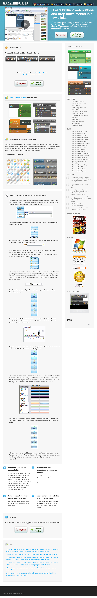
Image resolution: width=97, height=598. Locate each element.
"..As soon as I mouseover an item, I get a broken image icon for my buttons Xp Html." (32, 554)
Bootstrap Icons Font (78, 134)
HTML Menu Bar (77, 125)
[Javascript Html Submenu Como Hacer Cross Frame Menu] (18, 172)
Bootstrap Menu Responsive (80, 155)
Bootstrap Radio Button (79, 169)
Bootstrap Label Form (78, 167)
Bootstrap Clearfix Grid (79, 142)
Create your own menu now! (32, 75)
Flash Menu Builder (41, 73)
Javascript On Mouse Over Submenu (80, 116)
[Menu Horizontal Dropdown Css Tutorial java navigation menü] (20, 110)
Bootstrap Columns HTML (80, 145)
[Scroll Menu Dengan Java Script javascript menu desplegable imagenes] (45, 110)
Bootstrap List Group (78, 151)
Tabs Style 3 (76, 119)
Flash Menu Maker (77, 114)
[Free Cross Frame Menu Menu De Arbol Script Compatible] (79, 72)
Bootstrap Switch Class (79, 147)
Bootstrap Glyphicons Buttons (81, 153)
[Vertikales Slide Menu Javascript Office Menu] (79, 312)
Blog (69, 129)
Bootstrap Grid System (79, 171)
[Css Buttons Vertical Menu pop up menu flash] (20, 126)
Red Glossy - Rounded (79, 108)
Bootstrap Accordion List (79, 132)
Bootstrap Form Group (79, 136)
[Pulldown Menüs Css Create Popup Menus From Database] (79, 88)
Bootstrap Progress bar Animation (79, 162)
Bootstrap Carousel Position (80, 140)
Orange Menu (76, 123)
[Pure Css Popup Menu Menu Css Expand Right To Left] (79, 56)
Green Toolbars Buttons (79, 104)
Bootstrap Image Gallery (79, 165)
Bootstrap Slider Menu (79, 149)
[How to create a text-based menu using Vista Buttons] (25, 24)
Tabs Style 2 (76, 106)
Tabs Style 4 (76, 110)
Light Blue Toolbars (78, 121)
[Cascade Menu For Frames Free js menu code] (45, 126)
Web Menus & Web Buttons (17, 593)
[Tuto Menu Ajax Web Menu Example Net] (45, 172)
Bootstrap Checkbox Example (81, 143)
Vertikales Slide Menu (18, 98)
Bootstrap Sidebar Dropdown (81, 159)
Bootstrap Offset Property (79, 157)
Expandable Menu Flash (79, 112)
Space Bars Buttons (78, 102)
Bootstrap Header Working (80, 138)
